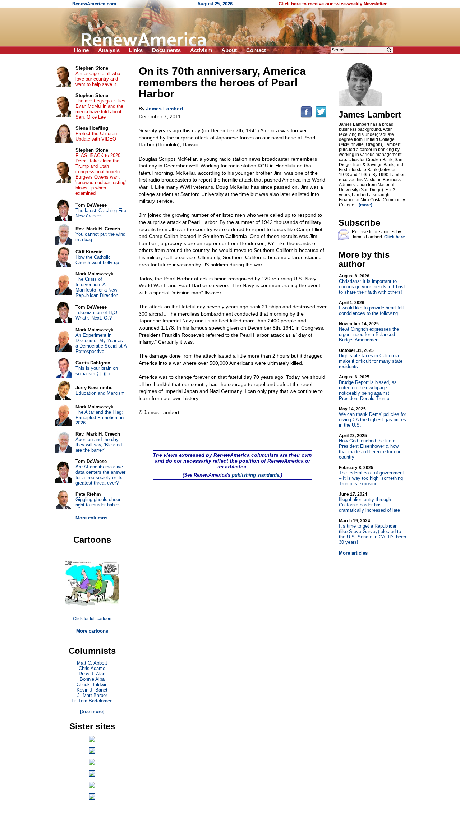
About (229, 50)
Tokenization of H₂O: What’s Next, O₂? (97, 315)
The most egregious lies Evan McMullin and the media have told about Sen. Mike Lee (100, 109)
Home (81, 50)
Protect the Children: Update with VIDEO (96, 136)
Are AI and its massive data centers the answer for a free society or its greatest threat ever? (100, 475)
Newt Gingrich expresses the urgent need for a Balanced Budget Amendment (369, 332)
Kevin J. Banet (92, 690)
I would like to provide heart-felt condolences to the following (371, 308)
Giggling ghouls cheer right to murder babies (98, 502)
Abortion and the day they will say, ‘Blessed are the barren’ (98, 445)
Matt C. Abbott (92, 663)
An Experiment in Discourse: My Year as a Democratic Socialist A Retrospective (100, 343)
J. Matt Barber (92, 695)
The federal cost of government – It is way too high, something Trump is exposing (371, 475)
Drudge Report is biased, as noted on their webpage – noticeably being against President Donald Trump (368, 388)
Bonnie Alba (92, 679)
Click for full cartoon (92, 618)
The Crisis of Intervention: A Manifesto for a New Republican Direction (96, 287)
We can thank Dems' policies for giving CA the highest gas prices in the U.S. (372, 417)
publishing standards (255, 475)
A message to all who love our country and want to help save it (97, 79)
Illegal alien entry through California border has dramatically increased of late (369, 502)
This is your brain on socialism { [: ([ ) (96, 371)
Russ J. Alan (92, 673)
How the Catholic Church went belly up (97, 259)
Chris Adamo (92, 668)
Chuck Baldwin (92, 684)
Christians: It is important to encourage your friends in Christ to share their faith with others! (372, 284)
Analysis (109, 50)
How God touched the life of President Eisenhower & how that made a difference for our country (369, 446)
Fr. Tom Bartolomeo (92, 700)
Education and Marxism (100, 393)
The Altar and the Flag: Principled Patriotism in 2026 (99, 417)
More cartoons (92, 631)
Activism (201, 50)
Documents (166, 50)
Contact (256, 50)
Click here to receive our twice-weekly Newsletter (333, 3)
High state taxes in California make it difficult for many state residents (370, 358)
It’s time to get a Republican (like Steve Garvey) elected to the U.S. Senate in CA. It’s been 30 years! (372, 531)
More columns (91, 517)
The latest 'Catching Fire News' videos (100, 213)
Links (136, 50)
